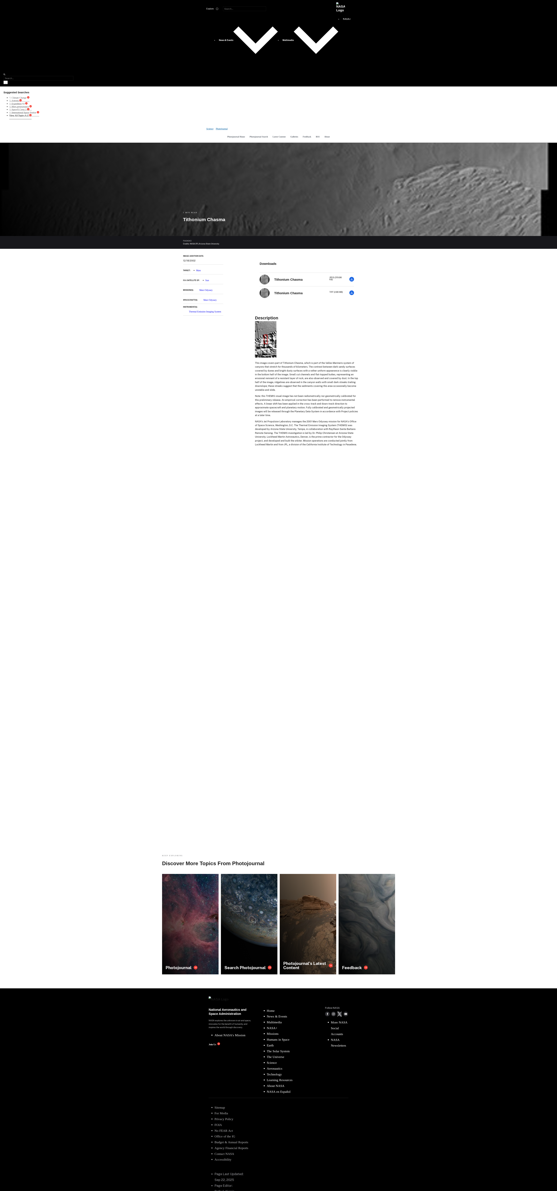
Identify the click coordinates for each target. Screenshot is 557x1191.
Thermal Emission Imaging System (205, 311)
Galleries (294, 137)
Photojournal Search (259, 137)
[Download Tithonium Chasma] (351, 281)
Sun (207, 280)
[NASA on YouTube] (345, 1014)
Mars (198, 270)
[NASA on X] (339, 1014)
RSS (318, 137)
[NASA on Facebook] (327, 1014)
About (327, 137)
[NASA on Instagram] (333, 1014)
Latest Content (279, 137)
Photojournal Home (236, 137)
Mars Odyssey (206, 290)
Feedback (307, 137)
